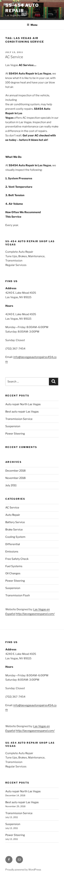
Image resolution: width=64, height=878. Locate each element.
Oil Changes (12, 573)
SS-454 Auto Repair (22, 8)
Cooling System (15, 537)
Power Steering (15, 433)
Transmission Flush (17, 595)
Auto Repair (12, 514)
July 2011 (11, 485)
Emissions (11, 551)
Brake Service (14, 529)
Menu (34, 24)
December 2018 (15, 470)
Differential (12, 544)
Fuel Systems (13, 566)
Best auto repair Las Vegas (22, 411)
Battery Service (15, 522)
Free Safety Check (16, 559)
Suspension (12, 426)
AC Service (14, 57)
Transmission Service (19, 419)
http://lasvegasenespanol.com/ (35, 613)
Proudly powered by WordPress (23, 869)
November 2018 (15, 478)
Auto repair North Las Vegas (23, 404)
